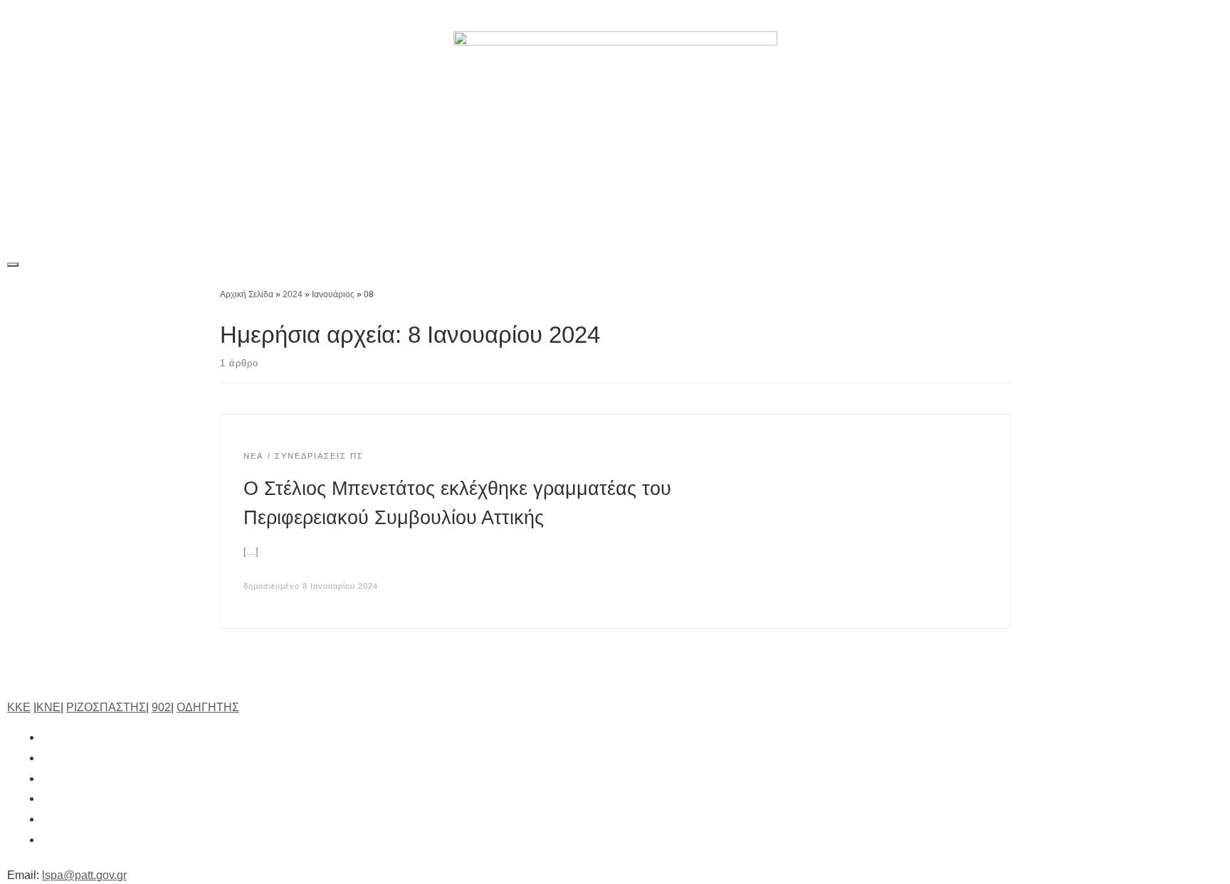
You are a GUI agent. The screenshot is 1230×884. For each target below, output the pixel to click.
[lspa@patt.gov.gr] (48, 840)
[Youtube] (1173, 15)
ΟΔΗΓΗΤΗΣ (208, 707)
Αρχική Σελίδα (247, 294)
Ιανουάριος (333, 294)
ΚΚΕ (19, 707)
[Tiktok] (1141, 15)
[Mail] (1206, 15)
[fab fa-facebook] (48, 737)
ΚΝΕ (48, 707)
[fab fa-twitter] (48, 758)
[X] (1075, 15)
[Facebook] (1042, 15)
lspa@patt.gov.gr (84, 875)
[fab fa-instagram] (48, 778)
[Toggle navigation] (13, 264)
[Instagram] (1108, 15)
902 (161, 707)
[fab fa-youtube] (48, 819)
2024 (293, 294)
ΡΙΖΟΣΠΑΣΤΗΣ (106, 707)
